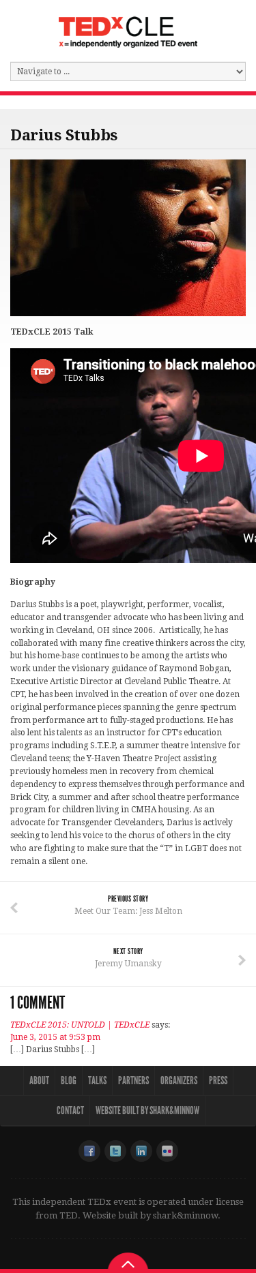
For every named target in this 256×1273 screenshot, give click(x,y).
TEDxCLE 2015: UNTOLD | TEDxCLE (80, 1025)
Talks (97, 1080)
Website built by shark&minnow (147, 1110)
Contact (70, 1110)
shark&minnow (185, 1215)
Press (218, 1080)
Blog (68, 1080)
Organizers (178, 1080)
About (39, 1080)
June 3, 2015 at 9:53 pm (55, 1037)
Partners (133, 1080)
